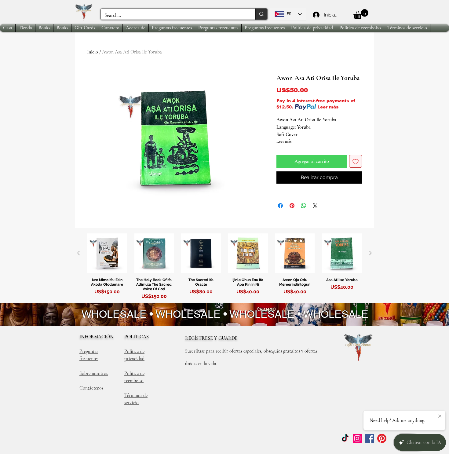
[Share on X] (315, 205)
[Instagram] (357, 438)
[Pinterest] (381, 438)
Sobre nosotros (93, 373)
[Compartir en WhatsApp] (303, 205)
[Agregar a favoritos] (355, 161)
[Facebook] (369, 438)
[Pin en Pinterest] (292, 205)
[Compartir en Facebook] (280, 205)
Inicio (92, 52)
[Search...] (261, 14)
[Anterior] (78, 253)
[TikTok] (345, 438)
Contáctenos (91, 388)
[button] (360, 14)
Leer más (328, 106)
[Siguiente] (370, 253)
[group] (224, 267)
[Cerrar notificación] (439, 416)
